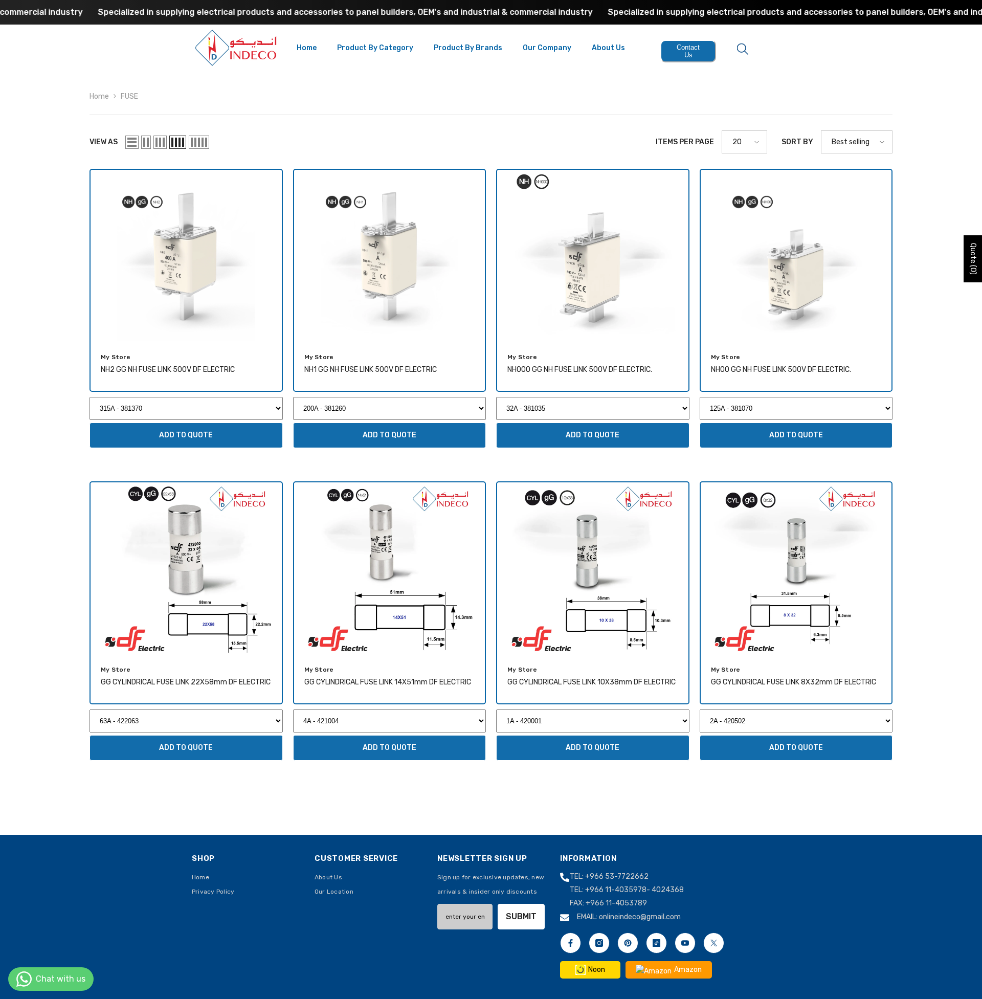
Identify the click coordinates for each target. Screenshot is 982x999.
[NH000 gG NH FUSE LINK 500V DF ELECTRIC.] (592, 256)
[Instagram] (599, 943)
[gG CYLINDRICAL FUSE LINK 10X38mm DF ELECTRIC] (592, 568)
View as (104, 142)
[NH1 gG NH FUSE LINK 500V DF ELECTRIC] (389, 256)
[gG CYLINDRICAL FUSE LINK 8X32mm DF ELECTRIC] (796, 568)
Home (99, 96)
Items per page (685, 142)
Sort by (797, 142)
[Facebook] (570, 943)
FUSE (129, 96)
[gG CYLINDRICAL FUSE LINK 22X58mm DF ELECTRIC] (186, 568)
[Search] (742, 48)
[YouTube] (685, 943)
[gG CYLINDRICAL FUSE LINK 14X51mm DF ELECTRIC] (389, 568)
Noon (596, 969)
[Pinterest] (627, 943)
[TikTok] (656, 943)
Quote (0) (973, 259)
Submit (521, 916)
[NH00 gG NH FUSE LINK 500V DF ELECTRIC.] (796, 256)
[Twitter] (713, 943)
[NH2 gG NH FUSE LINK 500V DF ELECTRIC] (186, 256)
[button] (132, 142)
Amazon (688, 969)
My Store (115, 357)
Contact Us (688, 51)
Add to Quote (186, 435)
